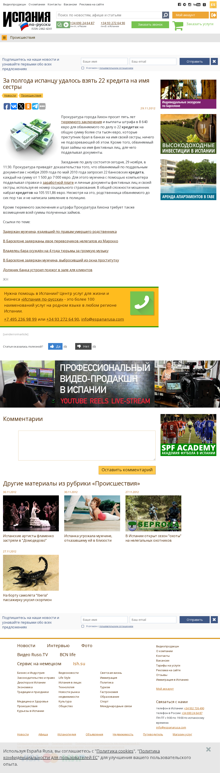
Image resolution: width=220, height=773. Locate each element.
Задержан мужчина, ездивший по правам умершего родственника (60, 231)
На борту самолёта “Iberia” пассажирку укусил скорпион (27, 597)
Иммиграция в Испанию (172, 680)
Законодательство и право (36, 678)
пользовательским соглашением (116, 68)
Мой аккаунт (165, 689)
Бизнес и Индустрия (30, 673)
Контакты (54, 4)
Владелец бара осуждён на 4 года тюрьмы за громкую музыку (55, 250)
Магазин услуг (182, 734)
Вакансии (70, 4)
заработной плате (58, 182)
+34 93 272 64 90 (113, 23)
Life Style (64, 678)
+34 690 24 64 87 (82, 23)
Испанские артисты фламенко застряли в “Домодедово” (28, 538)
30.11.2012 (9, 492)
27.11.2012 (132, 492)
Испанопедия (67, 734)
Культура (65, 701)
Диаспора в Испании (31, 682)
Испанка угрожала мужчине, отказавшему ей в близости (88, 538)
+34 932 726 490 (194, 708)
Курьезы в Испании (30, 711)
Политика (106, 682)
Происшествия (22, 37)
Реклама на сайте (91, 4)
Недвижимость (123, 734)
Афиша (43, 734)
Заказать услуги (199, 24)
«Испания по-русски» (42, 299)
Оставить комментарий (127, 470)
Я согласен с (109, 68)
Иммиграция (108, 678)
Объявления (94, 734)
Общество (66, 706)
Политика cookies (114, 751)
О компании (37, 4)
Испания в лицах (70, 682)
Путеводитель (153, 734)
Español (213, 3)
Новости (23, 734)
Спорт (104, 701)
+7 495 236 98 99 (20, 319)
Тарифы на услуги (168, 665)
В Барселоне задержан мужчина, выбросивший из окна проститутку (61, 260)
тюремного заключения (81, 121)
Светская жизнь (111, 673)
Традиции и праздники (33, 692)
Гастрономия (109, 692)
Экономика (25, 687)
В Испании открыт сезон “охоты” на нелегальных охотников (153, 538)
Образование (109, 697)
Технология (66, 687)
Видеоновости (69, 673)
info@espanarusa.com (102, 319)
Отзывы (161, 675)
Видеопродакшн (14, 4)
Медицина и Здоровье (32, 701)
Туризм (105, 687)
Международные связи (116, 706)
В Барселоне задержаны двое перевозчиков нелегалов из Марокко (60, 241)
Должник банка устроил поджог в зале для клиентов (47, 269)
